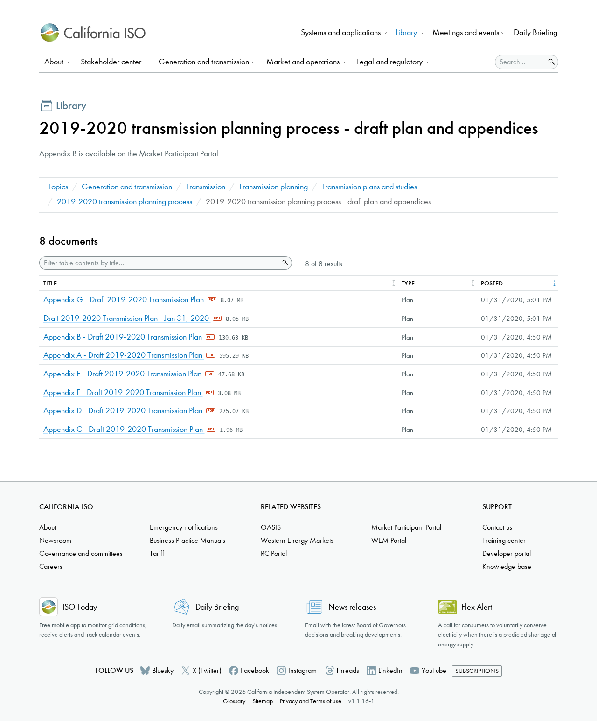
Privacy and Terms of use (310, 701)
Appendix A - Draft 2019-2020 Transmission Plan (123, 355)
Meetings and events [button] (465, 32)
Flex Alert (476, 607)
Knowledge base (506, 566)
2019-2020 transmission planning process (124, 202)
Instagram (302, 670)
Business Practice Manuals (187, 540)
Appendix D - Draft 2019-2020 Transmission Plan (123, 411)
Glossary (234, 701)
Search (284, 263)
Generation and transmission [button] (204, 62)
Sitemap (262, 701)
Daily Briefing (535, 32)
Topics (58, 187)
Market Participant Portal (406, 527)
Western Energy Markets (297, 540)
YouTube (434, 670)
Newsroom (55, 540)
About (47, 527)
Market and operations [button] (303, 62)
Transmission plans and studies (369, 187)
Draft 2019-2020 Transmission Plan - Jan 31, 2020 (127, 318)
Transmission (205, 187)
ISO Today (79, 607)
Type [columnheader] (408, 283)
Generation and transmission (127, 187)
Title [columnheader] (50, 283)
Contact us (497, 527)
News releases (352, 607)
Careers (50, 566)
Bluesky (163, 670)
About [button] (53, 62)
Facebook (255, 670)
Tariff (157, 553)
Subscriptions (477, 671)
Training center (504, 540)
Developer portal (506, 553)
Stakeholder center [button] (111, 62)
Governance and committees (81, 553)
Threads (347, 670)
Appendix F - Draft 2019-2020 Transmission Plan (123, 392)
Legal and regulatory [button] (390, 62)
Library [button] (406, 32)
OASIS (271, 527)
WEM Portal (388, 540)
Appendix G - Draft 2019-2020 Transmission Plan (124, 300)
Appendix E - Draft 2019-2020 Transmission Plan (123, 374)
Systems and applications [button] (341, 32)
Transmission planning (273, 187)
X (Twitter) (207, 670)
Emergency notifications (184, 527)
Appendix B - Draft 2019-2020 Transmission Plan (123, 337)
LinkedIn (390, 670)
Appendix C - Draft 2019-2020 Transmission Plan (124, 429)
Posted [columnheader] (492, 283)
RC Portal (274, 553)
